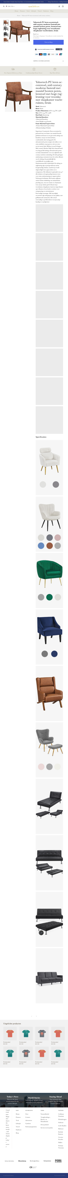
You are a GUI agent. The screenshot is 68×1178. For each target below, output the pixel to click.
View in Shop (48, 42)
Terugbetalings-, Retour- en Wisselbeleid (45, 1119)
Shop (17, 1133)
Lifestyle (18, 1123)
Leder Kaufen (62, 1126)
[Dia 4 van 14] (6, 40)
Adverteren (28, 1120)
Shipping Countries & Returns (41, 61)
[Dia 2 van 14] (6, 28)
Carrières (28, 1123)
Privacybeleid (45, 1125)
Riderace (61, 1129)
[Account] (59, 6)
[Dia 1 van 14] (6, 22)
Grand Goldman (10, 1175)
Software (60, 1122)
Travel (18, 1127)
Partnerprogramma (31, 1127)
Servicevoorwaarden (47, 1128)
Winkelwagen (62, 1119)
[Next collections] (36, 1016)
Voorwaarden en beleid (59, 1175)
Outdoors (18, 1130)
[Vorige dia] (11, 32)
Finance (18, 1117)
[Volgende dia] (29, 32)
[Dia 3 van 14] (6, 34)
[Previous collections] (32, 1016)
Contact (27, 1117)
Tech (17, 1120)
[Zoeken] (4, 6)
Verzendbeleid (45, 1114)
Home (18, 15)
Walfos (60, 1142)
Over (26, 1114)
